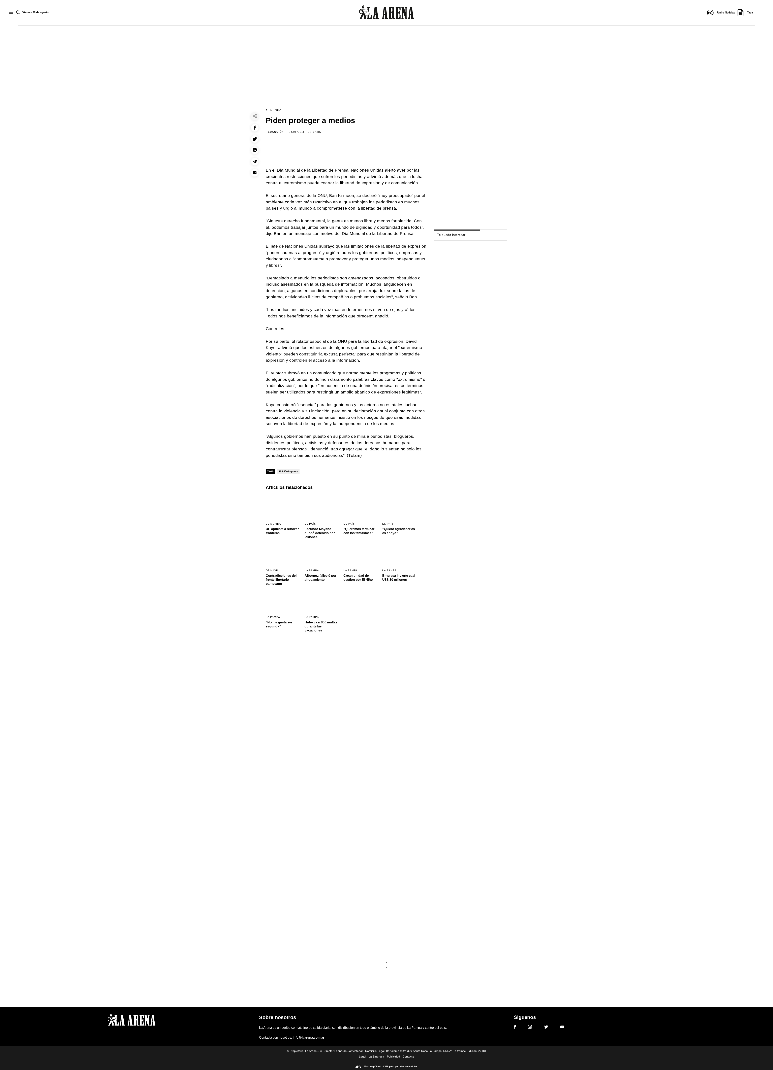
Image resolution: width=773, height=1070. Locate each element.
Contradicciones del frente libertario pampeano (281, 579)
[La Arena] (386, 12)
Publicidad (393, 1056)
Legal (362, 1056)
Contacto (408, 1056)
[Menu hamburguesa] (11, 12)
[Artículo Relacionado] (283, 507)
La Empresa (376, 1056)
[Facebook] (515, 1027)
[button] (254, 127)
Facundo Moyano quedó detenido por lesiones (320, 533)
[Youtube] (562, 1027)
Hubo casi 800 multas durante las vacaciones (321, 626)
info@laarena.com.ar (308, 1037)
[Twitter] (546, 1027)
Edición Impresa (288, 471)
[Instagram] (530, 1027)
